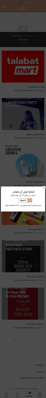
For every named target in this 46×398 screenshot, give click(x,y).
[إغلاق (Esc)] (44, 187)
